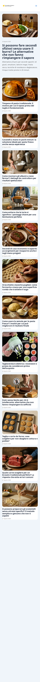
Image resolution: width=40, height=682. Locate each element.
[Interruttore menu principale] (36, 6)
